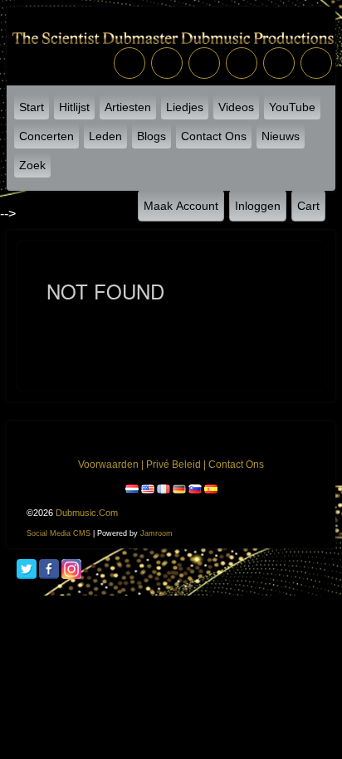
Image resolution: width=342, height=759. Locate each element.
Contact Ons (214, 136)
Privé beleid (173, 464)
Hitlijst (74, 107)
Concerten (46, 136)
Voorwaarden (108, 464)
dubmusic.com (87, 513)
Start (31, 107)
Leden (105, 136)
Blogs (151, 136)
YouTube (292, 107)
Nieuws (280, 136)
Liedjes (184, 107)
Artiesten (128, 107)
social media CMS (58, 533)
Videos (236, 107)
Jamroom (156, 533)
